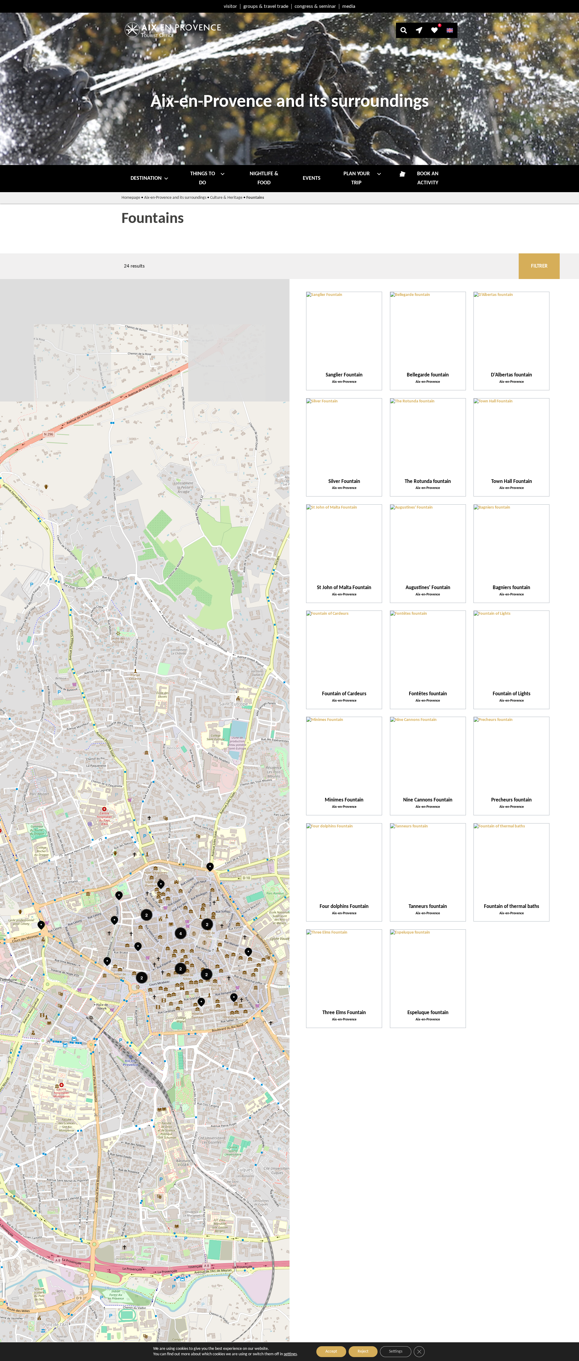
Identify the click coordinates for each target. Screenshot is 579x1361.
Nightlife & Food (264, 178)
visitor (230, 6)
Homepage (131, 198)
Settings (395, 1351)
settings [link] (290, 1354)
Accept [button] (331, 1351)
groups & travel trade (265, 6)
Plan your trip (356, 178)
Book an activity (427, 178)
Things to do (202, 178)
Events (312, 178)
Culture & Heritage (226, 198)
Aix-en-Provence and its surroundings (175, 198)
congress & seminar (315, 6)
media (348, 6)
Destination (146, 178)
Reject (363, 1351)
